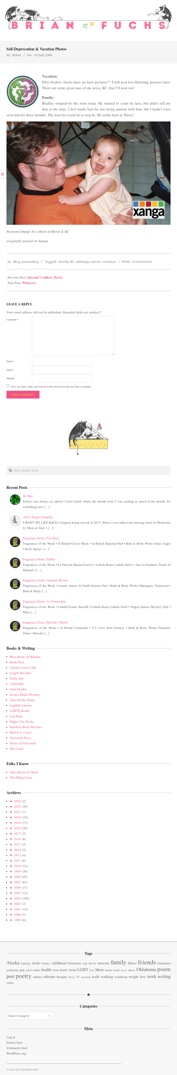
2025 (17, 806)
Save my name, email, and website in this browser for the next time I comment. (51, 386)
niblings (82, 261)
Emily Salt (17, 678)
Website (10, 378)
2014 (17, 849)
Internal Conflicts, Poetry (45, 277)
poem (164, 969)
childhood (59, 962)
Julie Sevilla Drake (22, 700)
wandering (121, 977)
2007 (17, 882)
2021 (17, 812)
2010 (17, 866)
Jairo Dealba (18, 689)
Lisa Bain (16, 716)
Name (10, 361)
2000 (17, 914)
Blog (16, 261)
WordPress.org (16, 1053)
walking (107, 976)
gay (22, 969)
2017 (17, 833)
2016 (17, 839)
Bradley (46, 963)
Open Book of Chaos (24, 772)
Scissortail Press (20, 737)
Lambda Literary (21, 705)
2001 (17, 909)
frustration (164, 963)
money (108, 970)
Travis (71, 977)
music (131, 970)
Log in (10, 1037)
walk (95, 976)
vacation (109, 261)
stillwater (49, 976)
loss (92, 970)
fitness (132, 963)
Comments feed (16, 1048)
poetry (24, 976)
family (63, 261)
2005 (17, 893)
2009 (17, 871)
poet (10, 976)
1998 (17, 920)
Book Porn (17, 662)
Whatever (29, 282)
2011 (17, 860)
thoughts (62, 977)
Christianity (74, 963)
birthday (26, 963)
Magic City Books (22, 721)
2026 (17, 801)
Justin (72, 970)
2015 (17, 844)
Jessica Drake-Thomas (25, 694)
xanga (10, 982)
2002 (17, 903)
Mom (99, 969)
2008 (17, 876)
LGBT (82, 969)
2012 (17, 855)
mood (116, 970)
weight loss (137, 976)
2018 (17, 828)
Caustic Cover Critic (23, 667)
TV (78, 977)
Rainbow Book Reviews (26, 727)
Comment (12, 319)
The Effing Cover (21, 777)
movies (124, 970)
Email (10, 370)
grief (29, 970)
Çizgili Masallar (20, 673)
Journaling (30, 261)
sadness (37, 977)
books (36, 962)
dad (85, 963)
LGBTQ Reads (20, 710)
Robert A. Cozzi (20, 732)
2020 (17, 817)
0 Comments (142, 261)
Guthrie (36, 970)
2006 (17, 887)
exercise (103, 962)
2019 (17, 822)
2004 (17, 898)
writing (164, 976)
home (56, 970)
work (151, 976)
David (92, 963)
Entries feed (14, 1042)
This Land (16, 748)
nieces (95, 261)
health (46, 969)
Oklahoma (146, 969)
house (64, 970)
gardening (12, 970)
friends (147, 962)
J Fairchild (17, 683)
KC (72, 261)
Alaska (13, 962)
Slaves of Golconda (23, 743)
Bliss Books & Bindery (25, 656)
